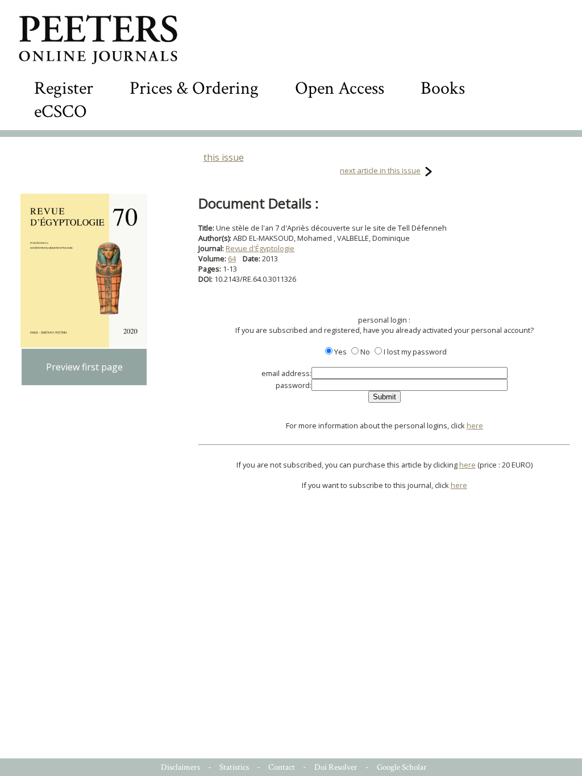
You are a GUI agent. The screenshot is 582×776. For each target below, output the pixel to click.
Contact (281, 767)
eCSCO (60, 111)
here (475, 425)
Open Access (339, 88)
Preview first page (84, 367)
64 (232, 258)
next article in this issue (380, 170)
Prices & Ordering (194, 88)
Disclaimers (180, 767)
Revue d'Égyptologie (260, 248)
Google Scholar (402, 767)
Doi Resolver (335, 767)
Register (63, 88)
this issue (223, 157)
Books (443, 88)
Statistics (234, 767)
